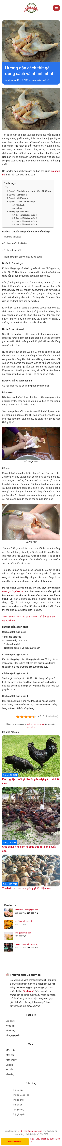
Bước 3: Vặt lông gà (18, 198)
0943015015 (14, 1141)
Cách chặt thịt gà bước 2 (26, 218)
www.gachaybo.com (13, 591)
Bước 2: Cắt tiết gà (18, 195)
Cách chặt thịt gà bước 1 (26, 215)
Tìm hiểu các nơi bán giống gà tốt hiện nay (26, 888)
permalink (31, 727)
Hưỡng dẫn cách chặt (19, 212)
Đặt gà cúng (18, 1109)
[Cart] (56, 8)
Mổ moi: (19, 208)
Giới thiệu (10, 1021)
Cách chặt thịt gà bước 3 (26, 221)
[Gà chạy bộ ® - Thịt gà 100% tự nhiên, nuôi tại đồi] (31, 8)
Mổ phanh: (20, 205)
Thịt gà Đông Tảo (21, 1095)
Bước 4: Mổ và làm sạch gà (22, 202)
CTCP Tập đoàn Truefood (30, 1131)
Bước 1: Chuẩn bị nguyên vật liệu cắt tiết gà (30, 191)
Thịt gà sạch (19, 1114)
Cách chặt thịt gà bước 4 (26, 224)
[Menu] (4, 7)
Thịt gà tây (18, 1090)
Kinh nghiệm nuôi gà (40, 80)
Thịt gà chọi (18, 1100)
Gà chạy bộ (28, 991)
